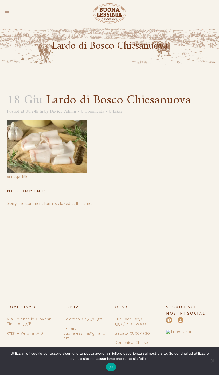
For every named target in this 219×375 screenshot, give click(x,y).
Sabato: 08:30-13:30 (132, 333)
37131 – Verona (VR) (25, 333)
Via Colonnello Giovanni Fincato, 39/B (30, 322)
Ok (110, 367)
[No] (212, 361)
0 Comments (92, 111)
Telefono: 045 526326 (84, 319)
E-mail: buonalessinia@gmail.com (84, 333)
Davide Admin (63, 111)
